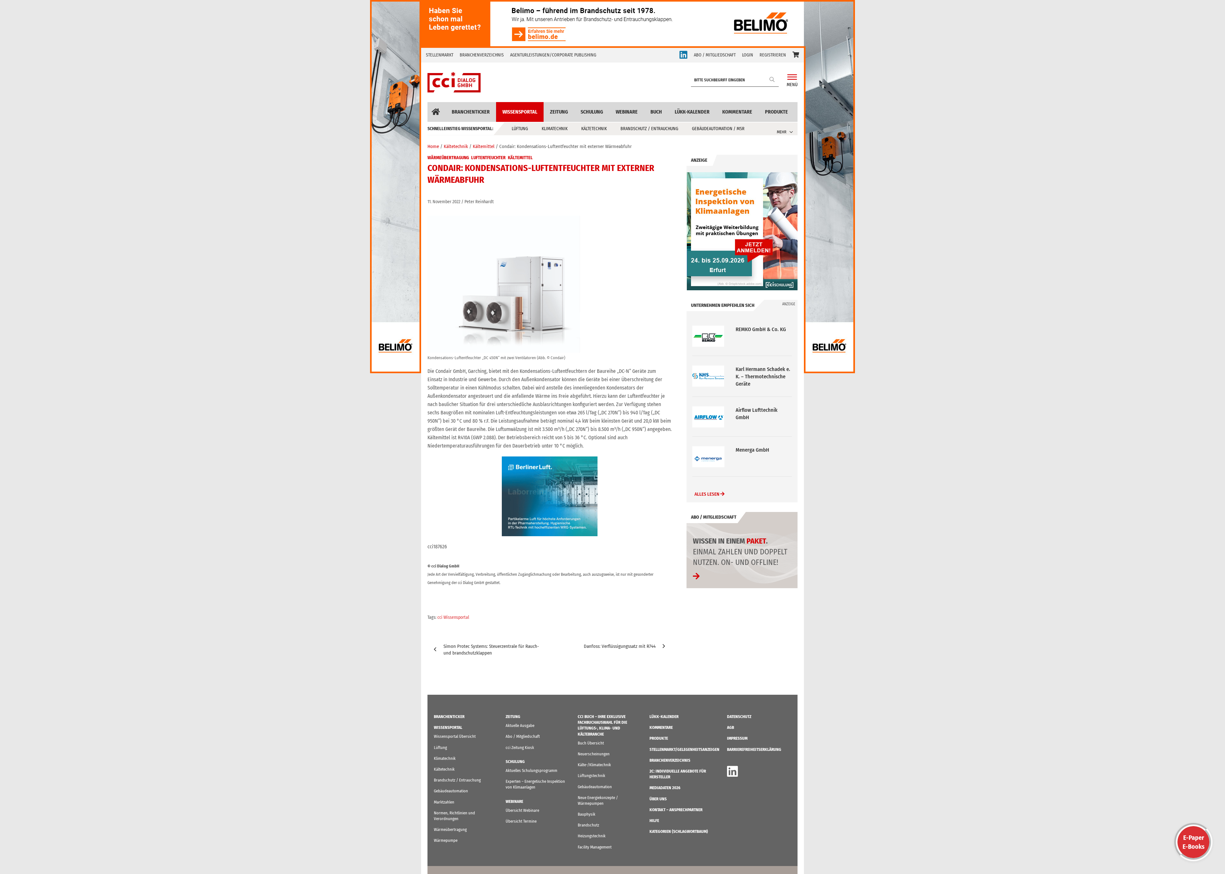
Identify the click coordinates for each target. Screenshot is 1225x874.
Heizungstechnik (591, 835)
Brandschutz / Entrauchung (649, 128)
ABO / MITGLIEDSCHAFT (715, 55)
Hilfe (654, 820)
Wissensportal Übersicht (455, 736)
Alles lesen (707, 495)
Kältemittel (520, 157)
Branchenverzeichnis (482, 55)
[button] (795, 55)
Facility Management (595, 847)
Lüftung (520, 128)
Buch (656, 112)
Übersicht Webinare (522, 810)
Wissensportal (519, 112)
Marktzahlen (444, 802)
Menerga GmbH (752, 410)
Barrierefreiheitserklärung (754, 749)
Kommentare (737, 112)
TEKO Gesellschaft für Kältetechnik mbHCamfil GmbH (762, 457)
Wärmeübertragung (448, 157)
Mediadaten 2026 (665, 787)
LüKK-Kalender (692, 112)
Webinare (627, 112)
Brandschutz (588, 825)
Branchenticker (471, 112)
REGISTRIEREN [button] (773, 55)
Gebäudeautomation (451, 791)
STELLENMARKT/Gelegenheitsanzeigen (684, 749)
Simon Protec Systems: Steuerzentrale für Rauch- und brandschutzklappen (491, 649)
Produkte (776, 112)
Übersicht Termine (521, 821)
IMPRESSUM (737, 738)
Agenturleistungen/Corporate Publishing (553, 55)
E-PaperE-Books (1194, 842)
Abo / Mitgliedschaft (523, 736)
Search (772, 79)
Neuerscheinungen (594, 754)
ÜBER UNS (658, 798)
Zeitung (559, 112)
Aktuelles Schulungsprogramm (531, 770)
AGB (730, 727)
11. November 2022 (443, 201)
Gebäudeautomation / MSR (718, 128)
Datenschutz (739, 716)
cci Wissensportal (453, 617)
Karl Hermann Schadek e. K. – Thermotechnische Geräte (763, 336)
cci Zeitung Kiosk (520, 747)
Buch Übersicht (591, 743)
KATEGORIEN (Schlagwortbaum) (679, 831)
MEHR (781, 132)
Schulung (592, 112)
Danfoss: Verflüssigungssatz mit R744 (620, 646)
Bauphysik (586, 814)
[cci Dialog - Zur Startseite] (454, 82)
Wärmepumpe (445, 840)
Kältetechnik (594, 128)
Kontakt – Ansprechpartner (676, 809)
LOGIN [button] (747, 55)
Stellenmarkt (439, 55)
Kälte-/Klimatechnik (594, 764)
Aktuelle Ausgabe (520, 725)
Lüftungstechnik (591, 775)
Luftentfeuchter (488, 157)
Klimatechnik (555, 128)
